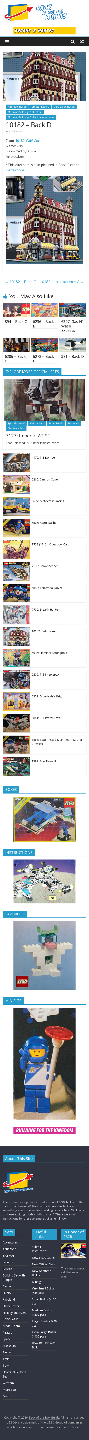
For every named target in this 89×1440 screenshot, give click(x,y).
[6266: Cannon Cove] (16, 477)
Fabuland (9, 1299)
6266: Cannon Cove (45, 479)
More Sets (10, 1390)
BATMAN (9, 1255)
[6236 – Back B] (44, 305)
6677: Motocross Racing (48, 501)
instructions (15, 170)
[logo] (18, 1167)
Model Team (11, 1326)
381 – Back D (72, 356)
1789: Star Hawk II (44, 761)
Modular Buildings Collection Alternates (31, 117)
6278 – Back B (43, 358)
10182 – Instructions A (62, 281)
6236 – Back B (43, 324)
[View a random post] (81, 41)
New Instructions (43, 1258)
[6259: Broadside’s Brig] (16, 694)
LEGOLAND (10, 1319)
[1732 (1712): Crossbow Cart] (16, 542)
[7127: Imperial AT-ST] (44, 381)
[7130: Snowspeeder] (16, 564)
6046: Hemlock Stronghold (49, 653)
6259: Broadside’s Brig (46, 696)
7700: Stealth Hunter (45, 609)
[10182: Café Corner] (16, 629)
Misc (6, 1396)
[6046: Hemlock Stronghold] (16, 651)
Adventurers (11, 1242)
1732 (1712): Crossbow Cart (50, 544)
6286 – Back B (15, 358)
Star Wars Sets (16, 428)
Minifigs (37, 1282)
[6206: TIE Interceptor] (16, 673)
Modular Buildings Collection (25, 112)
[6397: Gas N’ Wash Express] (72, 305)
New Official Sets (43, 1264)
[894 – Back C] (16, 305)
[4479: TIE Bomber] (16, 456)
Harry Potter (11, 1306)
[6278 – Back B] (44, 340)
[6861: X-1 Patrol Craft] (16, 716)
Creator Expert (40, 106)
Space (7, 1339)
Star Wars (73, 423)
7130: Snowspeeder (45, 566)
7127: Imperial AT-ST (28, 435)
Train (6, 1359)
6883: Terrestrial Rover (47, 588)
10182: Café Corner (30, 140)
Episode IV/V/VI (16, 423)
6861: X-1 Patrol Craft (46, 718)
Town (6, 1365)
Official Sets (37, 423)
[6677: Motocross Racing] (16, 499)
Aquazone (9, 1249)
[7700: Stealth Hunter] (16, 608)
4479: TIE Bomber (44, 457)
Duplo (7, 1293)
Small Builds (56, 423)
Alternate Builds (17, 106)
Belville (7, 1269)
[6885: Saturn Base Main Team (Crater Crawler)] (16, 738)
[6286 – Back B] (16, 340)
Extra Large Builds (64, 106)
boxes (52, 1206)
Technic (8, 1352)
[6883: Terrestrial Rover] (16, 586)
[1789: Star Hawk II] (16, 759)
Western (8, 1383)
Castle (7, 1286)
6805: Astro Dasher (45, 523)
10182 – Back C (20, 281)
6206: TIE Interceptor (46, 674)
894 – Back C (16, 321)
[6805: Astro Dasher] (16, 521)
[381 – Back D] (72, 340)
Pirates (7, 1332)
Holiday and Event (15, 1313)
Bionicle (8, 1262)
